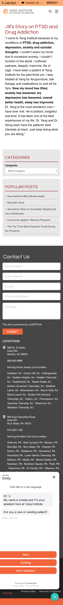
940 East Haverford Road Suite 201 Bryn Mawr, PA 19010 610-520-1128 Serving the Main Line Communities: (27, 426)
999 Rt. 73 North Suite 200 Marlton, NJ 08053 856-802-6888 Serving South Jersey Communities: (27, 357)
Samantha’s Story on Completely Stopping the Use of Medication (30, 211)
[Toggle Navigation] (57, 11)
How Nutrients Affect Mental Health (25, 196)
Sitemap (7, 593)
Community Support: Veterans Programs (28, 220)
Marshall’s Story (15, 202)
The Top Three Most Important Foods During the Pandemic (30, 229)
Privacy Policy (28, 591)
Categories (11, 165)
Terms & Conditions (49, 591)
